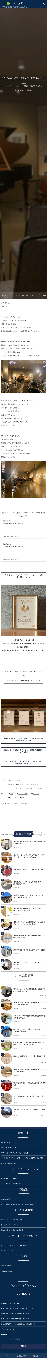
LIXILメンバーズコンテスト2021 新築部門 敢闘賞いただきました (23, 751)
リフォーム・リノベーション (10, 1178)
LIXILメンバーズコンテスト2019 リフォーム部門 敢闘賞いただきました (24, 763)
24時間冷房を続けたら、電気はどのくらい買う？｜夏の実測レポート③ (28, 896)
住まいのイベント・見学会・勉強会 (12, 1220)
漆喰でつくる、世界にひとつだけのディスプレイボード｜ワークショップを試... (29, 856)
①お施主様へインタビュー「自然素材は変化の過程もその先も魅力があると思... (29, 1044)
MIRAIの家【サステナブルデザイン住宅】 (15, 1153)
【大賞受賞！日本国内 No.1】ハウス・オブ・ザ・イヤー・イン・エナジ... (28, 910)
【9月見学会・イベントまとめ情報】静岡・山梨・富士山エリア (28, 883)
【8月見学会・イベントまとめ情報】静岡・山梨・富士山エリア (28, 936)
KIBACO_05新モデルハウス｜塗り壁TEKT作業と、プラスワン (29, 1057)
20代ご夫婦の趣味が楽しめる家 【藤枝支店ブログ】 (29, 1097)
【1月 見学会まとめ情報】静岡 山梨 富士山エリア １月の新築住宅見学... (29, 1003)
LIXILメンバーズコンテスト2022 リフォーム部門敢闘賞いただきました (23, 740)
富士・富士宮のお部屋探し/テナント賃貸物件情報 (17, 1204)
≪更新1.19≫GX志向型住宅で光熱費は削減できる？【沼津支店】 (29, 1017)
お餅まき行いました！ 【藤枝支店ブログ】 (28, 869)
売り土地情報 (7, 1199)
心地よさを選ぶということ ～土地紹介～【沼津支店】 (29, 1111)
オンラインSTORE (7, 1250)
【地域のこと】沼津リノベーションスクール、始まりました (29, 963)
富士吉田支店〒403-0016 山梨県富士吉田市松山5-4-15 (18, 1324)
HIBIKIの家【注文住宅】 (9, 1142)
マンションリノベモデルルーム (11, 1183)
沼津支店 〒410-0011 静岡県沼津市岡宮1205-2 (16, 1313)
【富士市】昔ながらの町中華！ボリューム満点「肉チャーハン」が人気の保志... (29, 923)
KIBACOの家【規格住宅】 (9, 1147)
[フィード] (34, 1285)
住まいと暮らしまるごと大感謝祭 (12, 1230)
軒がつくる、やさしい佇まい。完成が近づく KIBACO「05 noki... (28, 1030)
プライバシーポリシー (8, 1329)
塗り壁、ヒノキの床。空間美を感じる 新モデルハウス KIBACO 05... (29, 990)
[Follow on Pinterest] (29, 1285)
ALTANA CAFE (6, 1266)
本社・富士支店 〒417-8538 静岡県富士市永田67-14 (17, 1308)
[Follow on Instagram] (23, 1285)
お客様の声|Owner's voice (9, 1163)
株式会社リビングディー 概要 (10, 1303)
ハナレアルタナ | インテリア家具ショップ (14, 1245)
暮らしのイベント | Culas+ (9, 1225)
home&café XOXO (6, 1271)
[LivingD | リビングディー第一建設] (14, 3)
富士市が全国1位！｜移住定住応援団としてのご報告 (29, 1084)
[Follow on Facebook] (18, 1285)
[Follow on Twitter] (13, 1285)
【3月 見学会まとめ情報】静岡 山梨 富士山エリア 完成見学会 (29, 1070)
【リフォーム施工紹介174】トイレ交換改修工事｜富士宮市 (29, 843)
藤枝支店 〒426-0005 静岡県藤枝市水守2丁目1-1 (16, 1319)
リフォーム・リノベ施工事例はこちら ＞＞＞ (23, 681)
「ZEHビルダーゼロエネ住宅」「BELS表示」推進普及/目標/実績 (22, 1158)
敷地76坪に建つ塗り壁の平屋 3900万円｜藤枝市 (29, 950)
